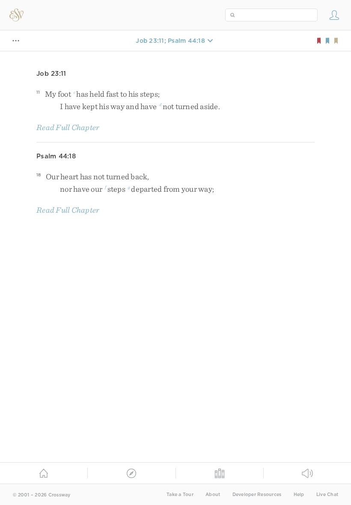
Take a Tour (180, 494)
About (212, 494)
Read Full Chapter (67, 127)
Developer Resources (257, 494)
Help (299, 494)
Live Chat (327, 494)
